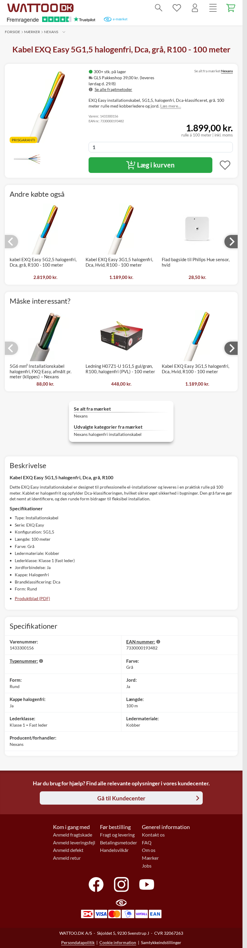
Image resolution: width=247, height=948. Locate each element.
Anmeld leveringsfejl (74, 842)
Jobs (147, 865)
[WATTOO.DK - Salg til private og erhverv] (40, 7)
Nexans (51, 32)
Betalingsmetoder (118, 842)
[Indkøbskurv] (231, 7)
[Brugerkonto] (195, 7)
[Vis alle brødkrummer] (64, 32)
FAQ (147, 842)
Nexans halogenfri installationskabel (108, 434)
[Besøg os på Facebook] (96, 884)
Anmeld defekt (68, 850)
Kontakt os (153, 834)
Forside (12, 32)
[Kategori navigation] (213, 7)
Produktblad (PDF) (32, 598)
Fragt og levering (117, 834)
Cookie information (117, 942)
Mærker (32, 32)
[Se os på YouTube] (146, 884)
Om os (148, 850)
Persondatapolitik (78, 942)
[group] (131, 80)
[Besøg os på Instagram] (121, 884)
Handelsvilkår (114, 850)
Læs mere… (170, 105)
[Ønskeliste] (176, 7)
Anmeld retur (67, 858)
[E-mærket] (115, 19)
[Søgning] (158, 7)
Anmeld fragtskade (72, 834)
